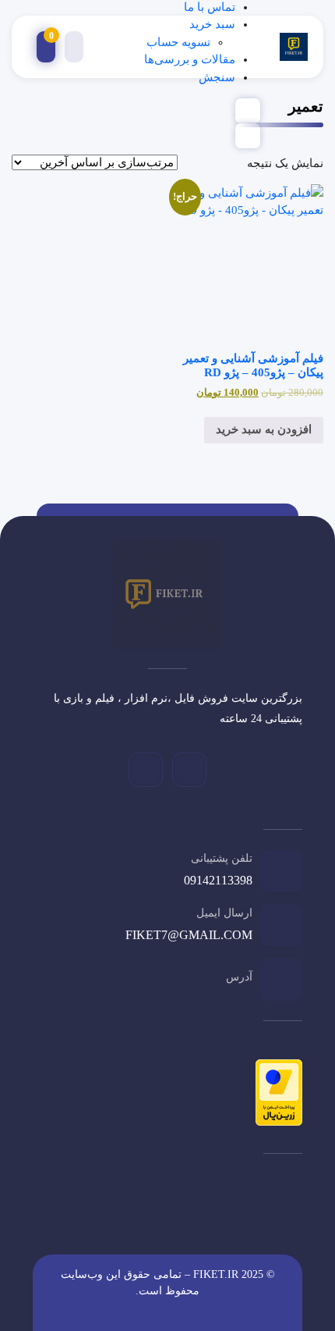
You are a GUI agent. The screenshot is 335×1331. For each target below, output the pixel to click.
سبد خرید (212, 24)
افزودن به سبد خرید (264, 429)
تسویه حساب (178, 42)
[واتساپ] (146, 770)
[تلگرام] (189, 770)
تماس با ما (209, 7)
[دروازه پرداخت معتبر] (275, 1095)
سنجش (217, 77)
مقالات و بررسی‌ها (189, 59)
